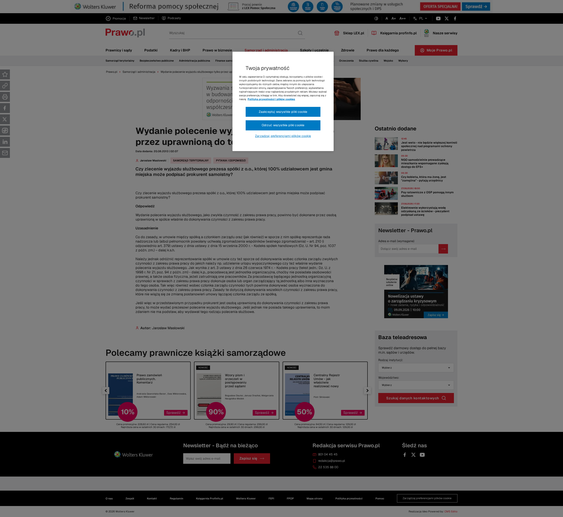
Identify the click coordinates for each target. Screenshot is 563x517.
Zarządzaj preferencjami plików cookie (283, 136)
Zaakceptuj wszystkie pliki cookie (283, 112)
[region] (283, 101)
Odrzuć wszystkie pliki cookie (283, 125)
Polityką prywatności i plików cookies (271, 99)
